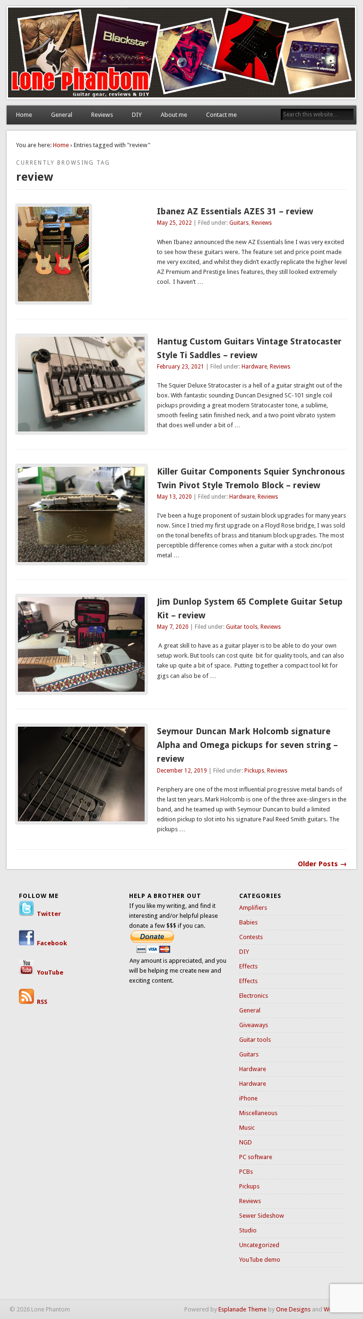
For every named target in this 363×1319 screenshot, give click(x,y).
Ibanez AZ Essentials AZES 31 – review (235, 211)
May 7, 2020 (173, 627)
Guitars (239, 223)
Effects (248, 966)
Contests (251, 937)
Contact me (221, 114)
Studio (248, 1230)
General (61, 114)
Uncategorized (259, 1245)
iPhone (248, 1098)
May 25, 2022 (174, 223)
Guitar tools (242, 627)
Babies (248, 922)
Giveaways (253, 1025)
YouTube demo (259, 1259)
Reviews (102, 114)
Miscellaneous (258, 1113)
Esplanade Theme (242, 1309)
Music (247, 1127)
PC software (255, 1157)
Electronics (253, 995)
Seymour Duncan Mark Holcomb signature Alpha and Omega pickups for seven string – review (247, 745)
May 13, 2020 (174, 496)
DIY (137, 114)
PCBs (246, 1171)
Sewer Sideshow (261, 1215)
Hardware (254, 366)
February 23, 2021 (180, 366)
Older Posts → (322, 864)
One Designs (293, 1309)
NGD (245, 1142)
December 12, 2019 (182, 770)
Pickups (254, 770)
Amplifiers (253, 907)
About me (174, 114)
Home (24, 114)
